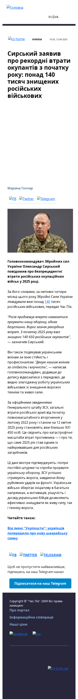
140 (47, 301)
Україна (37, 39)
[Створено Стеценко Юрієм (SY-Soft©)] (58, 668)
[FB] (12, 198)
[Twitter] (26, 198)
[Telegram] (46, 198)
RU (50, 17)
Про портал (19, 610)
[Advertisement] (39, 140)
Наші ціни (18, 624)
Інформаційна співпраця (31, 617)
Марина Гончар (20, 188)
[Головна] (15, 7)
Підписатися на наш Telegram (40, 583)
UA (56, 17)
